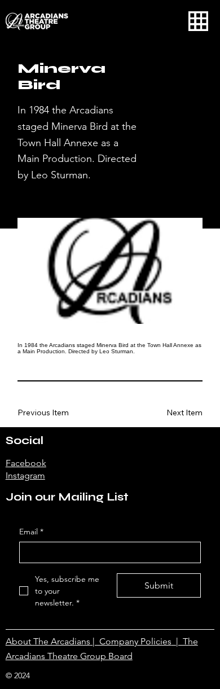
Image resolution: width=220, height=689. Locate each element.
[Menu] (198, 21)
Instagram (25, 475)
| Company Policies (130, 641)
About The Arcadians (48, 641)
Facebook (26, 463)
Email (31, 531)
